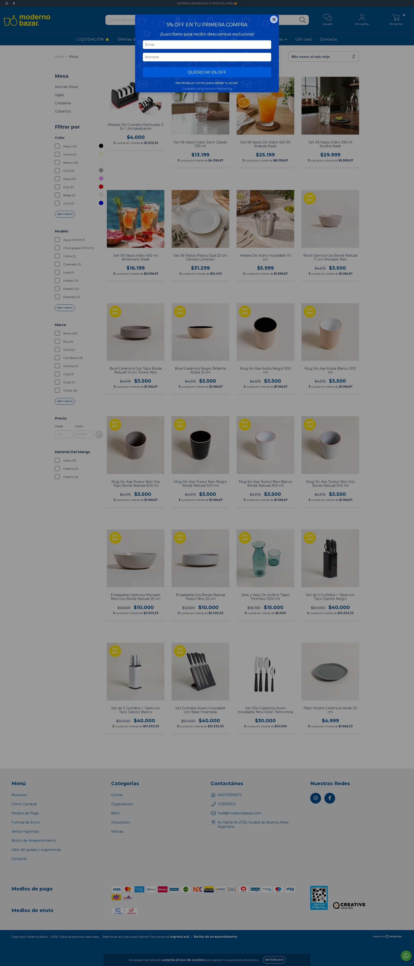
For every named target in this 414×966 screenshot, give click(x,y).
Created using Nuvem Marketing (207, 88)
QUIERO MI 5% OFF (207, 72)
